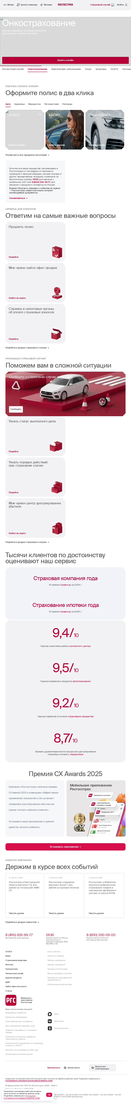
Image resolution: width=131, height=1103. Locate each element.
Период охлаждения (56, 960)
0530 (50, 935)
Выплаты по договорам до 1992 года (21, 1050)
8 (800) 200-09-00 (100, 935)
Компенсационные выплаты (59, 984)
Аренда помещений (56, 964)
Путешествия (51, 104)
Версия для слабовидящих (102, 1067)
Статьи (8, 991)
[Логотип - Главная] (65, 4)
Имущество (34, 104)
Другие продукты (13, 977)
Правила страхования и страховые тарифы (21, 1031)
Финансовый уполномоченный (19, 1054)
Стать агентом (53, 951)
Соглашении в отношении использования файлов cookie (29, 1081)
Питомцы (67, 104)
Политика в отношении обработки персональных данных (20, 1038)
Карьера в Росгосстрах (57, 969)
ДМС (7, 982)
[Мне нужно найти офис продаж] (35, 283)
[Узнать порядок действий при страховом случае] (35, 477)
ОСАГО (8, 951)
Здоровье (19, 104)
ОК (49, 1095)
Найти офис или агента (15, 986)
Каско (8, 956)
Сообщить (15, 409)
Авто (8, 104)
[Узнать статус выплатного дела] (35, 436)
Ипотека (9, 964)
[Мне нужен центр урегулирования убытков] (35, 518)
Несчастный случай (14, 973)
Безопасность (53, 1067)
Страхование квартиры (16, 960)
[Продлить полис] (35, 242)
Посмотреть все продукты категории (26, 155)
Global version (74, 1067)
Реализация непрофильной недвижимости (59, 978)
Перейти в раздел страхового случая (26, 348)
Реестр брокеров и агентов (59, 973)
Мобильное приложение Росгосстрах (26, 1000)
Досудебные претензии (15, 1012)
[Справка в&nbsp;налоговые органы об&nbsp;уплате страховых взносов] (35, 323)
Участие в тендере (55, 956)
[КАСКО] (65, 130)
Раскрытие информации (16, 1017)
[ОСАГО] (24, 130)
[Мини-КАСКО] (104, 130)
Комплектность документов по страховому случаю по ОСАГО (24, 1044)
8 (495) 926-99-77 (19, 935)
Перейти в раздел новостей (20, 922)
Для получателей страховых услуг (20, 1026)
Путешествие (11, 969)
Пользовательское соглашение (19, 1021)
